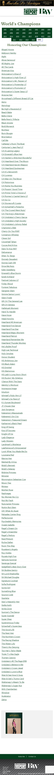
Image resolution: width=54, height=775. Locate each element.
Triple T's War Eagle (10, 654)
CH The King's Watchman (13, 213)
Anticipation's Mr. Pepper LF (14, 80)
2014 (11, 36)
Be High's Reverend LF (11, 108)
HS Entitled (7, 367)
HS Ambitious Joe (9, 360)
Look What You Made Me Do (14, 451)
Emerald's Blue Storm (11, 273)
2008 (23, 33)
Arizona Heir (7, 94)
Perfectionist (7, 517)
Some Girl (6, 587)
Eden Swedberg (8, 269)
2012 (48, 33)
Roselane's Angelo (10, 549)
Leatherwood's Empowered (14, 447)
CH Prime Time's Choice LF (14, 192)
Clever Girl (6, 238)
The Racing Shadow (10, 640)
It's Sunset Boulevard (11, 402)
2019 (42, 36)
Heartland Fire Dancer (11, 325)
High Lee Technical (10, 349)
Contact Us (32, 756)
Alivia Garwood (8, 59)
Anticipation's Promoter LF (14, 87)
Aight (4, 56)
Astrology (6, 105)
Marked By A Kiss (9, 461)
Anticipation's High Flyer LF (14, 77)
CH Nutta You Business (12, 185)
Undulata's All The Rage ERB (14, 661)
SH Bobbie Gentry (9, 570)
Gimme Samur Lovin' (11, 294)
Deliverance (7, 252)
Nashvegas (6, 493)
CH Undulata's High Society (14, 220)
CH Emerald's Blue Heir (12, 154)
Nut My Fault (7, 500)
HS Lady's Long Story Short (14, 374)
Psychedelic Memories (11, 521)
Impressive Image (9, 388)
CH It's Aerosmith (9, 171)
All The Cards (7, 66)
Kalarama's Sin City (10, 416)
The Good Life (8, 629)
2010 (36, 33)
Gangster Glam (8, 290)
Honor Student (8, 356)
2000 (23, 29)
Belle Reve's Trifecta (10, 119)
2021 (14, 40)
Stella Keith (7, 605)
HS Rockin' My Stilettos (12, 377)
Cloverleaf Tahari (9, 241)
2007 (17, 33)
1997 (5, 29)
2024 (33, 40)
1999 (17, 29)
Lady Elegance (8, 437)
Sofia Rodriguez (8, 584)
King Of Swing (8, 426)
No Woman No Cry (10, 496)
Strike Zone (7, 608)
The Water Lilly (8, 643)
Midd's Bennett (8, 465)
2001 (30, 29)
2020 (48, 36)
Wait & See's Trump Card (13, 678)
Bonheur (5, 129)
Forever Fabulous (9, 287)
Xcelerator (6, 696)
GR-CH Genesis (8, 304)
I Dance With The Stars (12, 381)
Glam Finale (7, 297)
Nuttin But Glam (9, 507)
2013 (5, 36)
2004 (48, 29)
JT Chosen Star (8, 405)
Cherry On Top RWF (11, 231)
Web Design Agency (6, 771)
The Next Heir (8, 633)
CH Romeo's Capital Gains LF (15, 196)
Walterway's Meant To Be (13, 682)
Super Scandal (8, 615)
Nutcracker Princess (10, 503)
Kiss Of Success (8, 430)
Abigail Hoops (8, 49)
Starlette (5, 598)
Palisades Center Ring (11, 514)
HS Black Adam (8, 363)
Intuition (5, 391)
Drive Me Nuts (8, 266)
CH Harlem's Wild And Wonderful (17, 157)
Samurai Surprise (9, 559)
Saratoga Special (9, 563)
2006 (11, 33)
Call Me (5, 140)
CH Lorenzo (7, 175)
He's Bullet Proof (9, 346)
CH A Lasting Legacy (11, 150)
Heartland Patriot (9, 335)
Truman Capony (9, 657)
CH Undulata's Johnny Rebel (14, 224)
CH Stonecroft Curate (11, 203)
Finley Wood (7, 283)
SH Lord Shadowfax (10, 573)
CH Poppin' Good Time (12, 189)
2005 (5, 33)
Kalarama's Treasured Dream (14, 419)
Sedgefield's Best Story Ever (14, 566)
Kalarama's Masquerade (12, 412)
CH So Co (6, 199)
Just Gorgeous (8, 409)
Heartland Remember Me (13, 339)
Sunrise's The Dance (10, 612)
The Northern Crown (11, 636)
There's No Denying (10, 647)
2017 (30, 36)
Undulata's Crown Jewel (12, 668)
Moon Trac (6, 482)
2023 (27, 40)
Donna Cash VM (9, 262)
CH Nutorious (8, 182)
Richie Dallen (7, 542)
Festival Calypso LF (10, 280)
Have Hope (6, 315)
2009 (30, 33)
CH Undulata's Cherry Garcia (14, 217)
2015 (17, 36)
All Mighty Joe (8, 63)
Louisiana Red (8, 454)
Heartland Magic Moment (13, 332)
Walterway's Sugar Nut (12, 685)
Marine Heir (7, 458)
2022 (20, 40)
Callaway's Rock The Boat (13, 143)
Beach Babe (7, 112)
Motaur (5, 486)
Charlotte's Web (9, 227)
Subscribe (21, 756)
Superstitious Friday (10, 622)
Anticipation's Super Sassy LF (15, 91)
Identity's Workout (10, 384)
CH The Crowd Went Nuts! (13, 210)
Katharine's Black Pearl (12, 423)
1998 (11, 29)
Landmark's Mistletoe (11, 444)
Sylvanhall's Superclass (12, 626)
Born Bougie (7, 133)
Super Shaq (7, 619)
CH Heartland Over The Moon (15, 161)
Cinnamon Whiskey (10, 234)
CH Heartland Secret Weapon (15, 164)
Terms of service (5, 768)
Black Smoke (7, 122)
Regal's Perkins (8, 535)
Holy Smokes (7, 353)
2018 (36, 36)
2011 (42, 33)
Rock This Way (8, 545)
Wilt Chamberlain (9, 689)
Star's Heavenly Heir (11, 601)
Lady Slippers (7, 440)
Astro (4, 101)
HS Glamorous (8, 370)
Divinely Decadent (9, 259)
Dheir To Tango (8, 255)
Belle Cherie (7, 115)
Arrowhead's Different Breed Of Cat (17, 98)
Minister (5, 475)
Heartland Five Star (10, 329)
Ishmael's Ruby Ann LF (12, 395)
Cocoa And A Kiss (9, 245)
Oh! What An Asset (10, 510)
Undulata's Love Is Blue (12, 671)
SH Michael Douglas (10, 577)
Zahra (4, 699)
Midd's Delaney (8, 468)
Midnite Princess (9, 472)
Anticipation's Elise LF (11, 73)
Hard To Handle (8, 311)
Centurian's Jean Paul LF (12, 147)
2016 (23, 36)
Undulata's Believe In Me (12, 664)
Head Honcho (8, 318)
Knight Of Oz (7, 433)
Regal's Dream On (9, 528)
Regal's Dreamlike (9, 531)
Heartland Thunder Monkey (14, 342)
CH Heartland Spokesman (13, 168)
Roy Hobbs (6, 552)
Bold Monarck (8, 126)
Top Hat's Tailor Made (11, 650)
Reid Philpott (7, 538)
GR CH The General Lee (12, 301)
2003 (42, 29)
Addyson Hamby (9, 52)
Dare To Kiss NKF (9, 248)
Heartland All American (12, 322)
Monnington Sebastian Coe (14, 479)
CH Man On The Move (11, 178)
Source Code (7, 594)
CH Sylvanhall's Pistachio (13, 206)
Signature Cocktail (10, 580)
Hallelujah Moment (10, 308)
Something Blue (9, 591)
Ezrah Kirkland (8, 276)
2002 (36, 29)
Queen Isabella (8, 524)
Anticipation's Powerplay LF (14, 84)
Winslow (5, 692)
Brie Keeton (7, 136)
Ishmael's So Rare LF (11, 398)
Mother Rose (7, 489)
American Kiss (8, 70)
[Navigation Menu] (1, 10)
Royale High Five (9, 556)
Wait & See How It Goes (12, 675)
